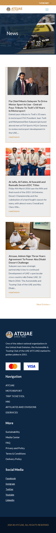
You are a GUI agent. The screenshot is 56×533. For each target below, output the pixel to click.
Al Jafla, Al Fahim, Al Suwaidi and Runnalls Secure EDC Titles (27, 183)
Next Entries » (43, 304)
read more (14, 137)
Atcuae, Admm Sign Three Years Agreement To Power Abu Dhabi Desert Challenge (27, 259)
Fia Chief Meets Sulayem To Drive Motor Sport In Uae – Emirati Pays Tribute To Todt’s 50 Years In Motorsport (28, 106)
